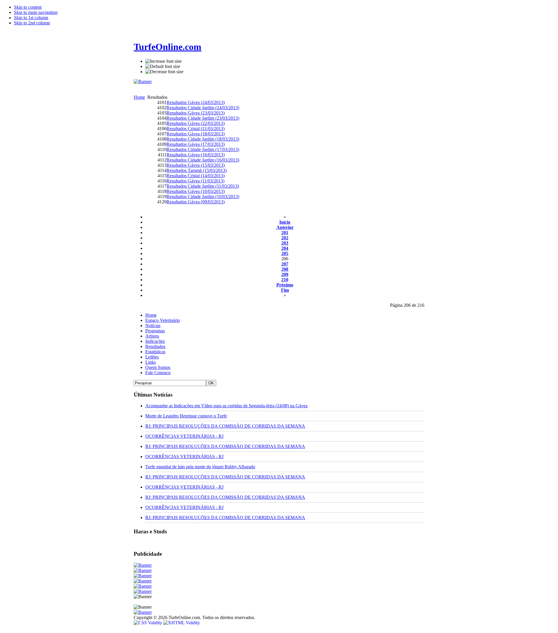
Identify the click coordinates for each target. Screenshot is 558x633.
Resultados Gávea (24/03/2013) (196, 102)
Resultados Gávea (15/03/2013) (196, 165)
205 (284, 253)
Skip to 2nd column (32, 22)
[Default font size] (162, 66)
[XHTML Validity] (181, 622)
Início (284, 222)
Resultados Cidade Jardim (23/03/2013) (203, 118)
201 (284, 232)
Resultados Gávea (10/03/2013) (196, 191)
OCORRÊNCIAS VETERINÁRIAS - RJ (184, 436)
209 (284, 274)
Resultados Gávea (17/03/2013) (196, 144)
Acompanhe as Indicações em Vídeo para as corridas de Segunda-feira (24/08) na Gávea (226, 405)
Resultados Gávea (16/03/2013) (196, 154)
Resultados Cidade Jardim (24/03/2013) (203, 107)
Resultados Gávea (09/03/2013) (196, 201)
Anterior (285, 227)
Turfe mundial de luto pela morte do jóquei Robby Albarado (200, 466)
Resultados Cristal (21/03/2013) (196, 128)
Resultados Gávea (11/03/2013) (195, 180)
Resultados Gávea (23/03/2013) (196, 112)
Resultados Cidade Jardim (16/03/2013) (203, 159)
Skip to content (28, 7)
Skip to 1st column (31, 17)
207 (284, 263)
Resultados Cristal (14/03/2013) (196, 175)
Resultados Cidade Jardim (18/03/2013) (203, 139)
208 (284, 269)
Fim (285, 290)
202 (284, 237)
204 (284, 248)
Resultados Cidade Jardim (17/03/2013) (203, 149)
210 (284, 279)
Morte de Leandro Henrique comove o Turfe (186, 415)
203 (284, 243)
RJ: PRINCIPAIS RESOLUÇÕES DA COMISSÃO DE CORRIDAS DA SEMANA (225, 426)
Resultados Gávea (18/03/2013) (196, 133)
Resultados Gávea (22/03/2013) (196, 123)
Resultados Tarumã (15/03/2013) (197, 170)
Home (139, 97)
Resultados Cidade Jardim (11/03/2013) (203, 186)
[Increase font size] (163, 61)
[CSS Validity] (148, 622)
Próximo (284, 284)
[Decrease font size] (164, 71)
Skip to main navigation (36, 12)
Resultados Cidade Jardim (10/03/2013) (203, 196)
